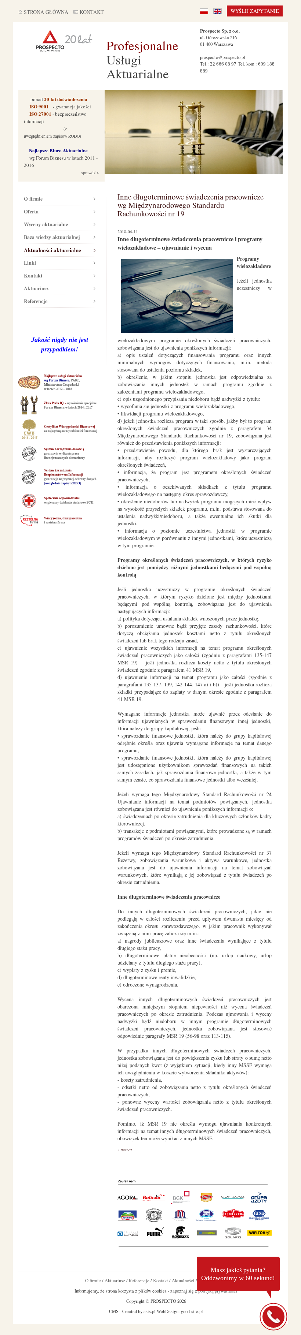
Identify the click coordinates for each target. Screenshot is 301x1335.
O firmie (33, 198)
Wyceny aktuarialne (46, 224)
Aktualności (183, 1281)
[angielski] (217, 11)
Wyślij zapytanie (255, 10)
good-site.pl (192, 1311)
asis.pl (150, 1311)
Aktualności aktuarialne (52, 250)
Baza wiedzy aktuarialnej (52, 237)
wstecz (126, 1149)
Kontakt (33, 275)
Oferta (31, 211)
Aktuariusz (36, 288)
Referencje (35, 301)
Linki (30, 262)
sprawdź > (89, 172)
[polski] (204, 11)
